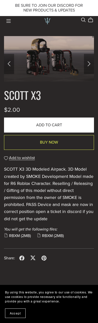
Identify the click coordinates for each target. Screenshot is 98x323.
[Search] (83, 20)
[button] (9, 64)
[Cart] (92, 20)
